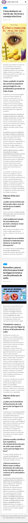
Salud (5, 7)
